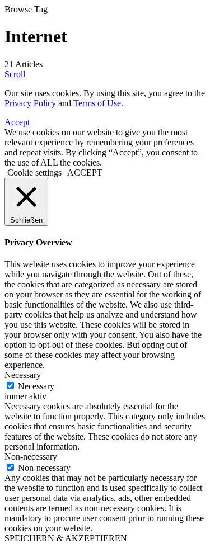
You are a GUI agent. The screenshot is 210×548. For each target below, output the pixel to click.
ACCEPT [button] (84, 172)
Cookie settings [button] (34, 172)
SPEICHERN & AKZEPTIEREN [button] (65, 538)
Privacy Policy (30, 103)
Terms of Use (97, 103)
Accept (17, 122)
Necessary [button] (22, 375)
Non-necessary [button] (30, 456)
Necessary (36, 386)
